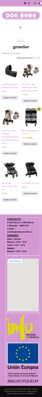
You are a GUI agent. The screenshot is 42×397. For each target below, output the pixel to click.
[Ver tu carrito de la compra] (39, 3)
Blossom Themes (12, 393)
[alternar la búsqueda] (35, 3)
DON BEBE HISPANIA (23, 389)
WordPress (31, 393)
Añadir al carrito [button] (9, 98)
